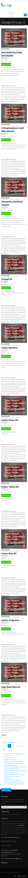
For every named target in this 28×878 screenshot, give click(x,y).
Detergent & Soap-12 (11, 67)
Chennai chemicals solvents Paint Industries (14, 782)
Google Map (21, 825)
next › (4, 749)
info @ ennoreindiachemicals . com (12, 837)
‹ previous (12, 742)
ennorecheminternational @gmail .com (13, 858)
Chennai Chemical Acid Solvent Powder (13, 784)
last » (10, 749)
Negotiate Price (6, 64)
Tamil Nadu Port (8, 755)
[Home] (7, 5)
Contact (24, 876)
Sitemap (19, 876)
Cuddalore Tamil (8, 778)
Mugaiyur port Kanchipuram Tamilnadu (13, 761)
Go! (25, 807)
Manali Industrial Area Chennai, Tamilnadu (14, 763)
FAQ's (14, 876)
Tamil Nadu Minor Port (9, 757)
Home (2, 20)
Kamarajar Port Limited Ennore (11, 769)
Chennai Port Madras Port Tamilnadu (13, 780)
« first (4, 742)
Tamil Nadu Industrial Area (10, 759)
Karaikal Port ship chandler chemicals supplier (15, 767)
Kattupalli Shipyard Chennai (10, 765)
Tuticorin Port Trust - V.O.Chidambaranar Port (14, 753)
